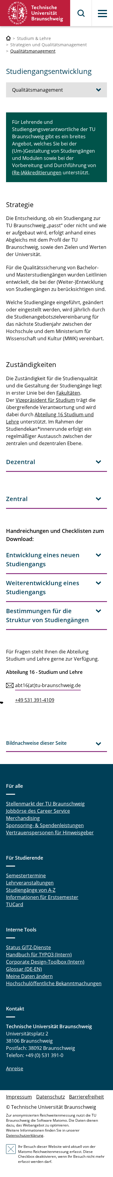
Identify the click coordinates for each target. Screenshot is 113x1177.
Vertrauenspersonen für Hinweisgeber (50, 832)
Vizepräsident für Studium (45, 400)
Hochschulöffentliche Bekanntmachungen (54, 983)
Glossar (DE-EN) (24, 969)
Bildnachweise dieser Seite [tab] (36, 743)
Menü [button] (102, 13)
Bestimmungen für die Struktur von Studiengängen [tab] (47, 615)
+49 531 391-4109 (34, 700)
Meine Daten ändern (29, 976)
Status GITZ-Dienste (28, 947)
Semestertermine (26, 875)
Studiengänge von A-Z (30, 890)
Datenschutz (50, 1096)
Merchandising (23, 818)
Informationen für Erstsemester (42, 897)
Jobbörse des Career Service (38, 811)
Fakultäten (68, 393)
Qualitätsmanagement (32, 51)
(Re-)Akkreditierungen (36, 172)
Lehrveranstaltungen (30, 882)
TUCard (14, 904)
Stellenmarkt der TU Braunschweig (45, 803)
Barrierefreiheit (86, 1096)
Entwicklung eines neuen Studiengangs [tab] (43, 559)
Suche (81, 13)
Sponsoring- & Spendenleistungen (45, 825)
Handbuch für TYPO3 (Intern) (39, 954)
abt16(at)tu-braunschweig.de (48, 685)
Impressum (19, 1096)
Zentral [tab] (17, 499)
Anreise (14, 1068)
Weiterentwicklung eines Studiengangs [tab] (42, 587)
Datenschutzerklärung (24, 1135)
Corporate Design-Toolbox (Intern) (45, 961)
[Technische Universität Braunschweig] (35, 13)
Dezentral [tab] (20, 462)
